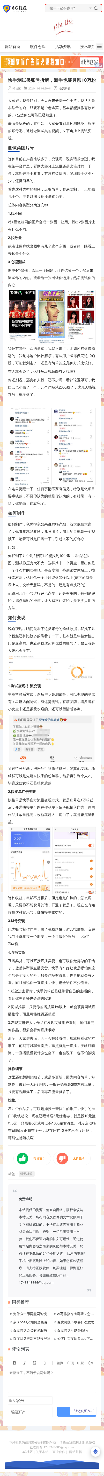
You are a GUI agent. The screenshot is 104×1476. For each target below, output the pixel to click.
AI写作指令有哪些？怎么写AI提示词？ (76, 1313)
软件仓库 (37, 46)
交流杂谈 (64, 88)
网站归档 (75, 1451)
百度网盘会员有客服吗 (30, 1330)
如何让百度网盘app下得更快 (76, 1338)
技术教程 (88, 46)
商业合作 (58, 1451)
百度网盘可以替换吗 (72, 1330)
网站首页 (12, 46)
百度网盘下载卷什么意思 (75, 1321)
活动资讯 (63, 46)
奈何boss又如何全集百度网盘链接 (32, 1321)
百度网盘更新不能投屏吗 (31, 1338)
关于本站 (42, 1451)
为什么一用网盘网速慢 (30, 1313)
